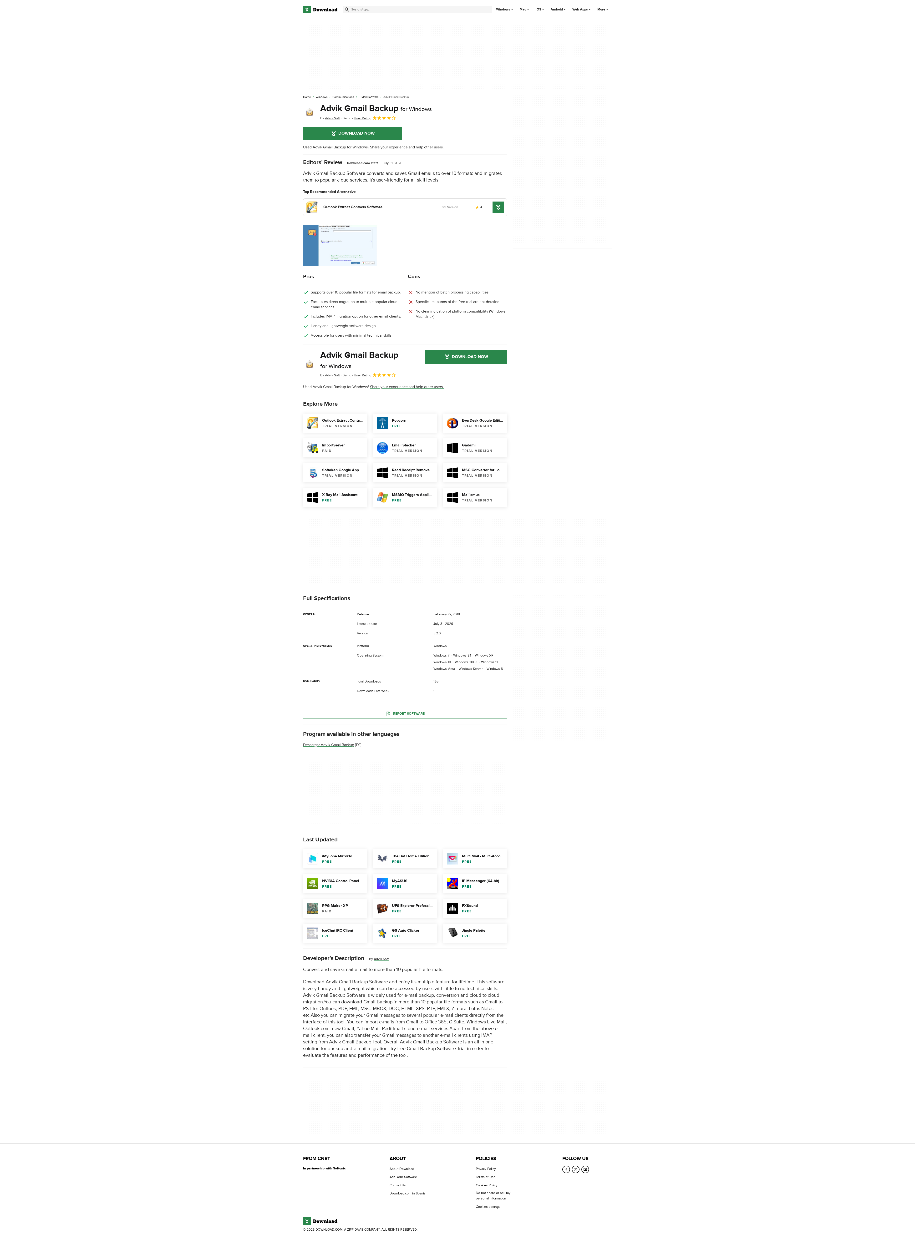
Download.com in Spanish (408, 1193)
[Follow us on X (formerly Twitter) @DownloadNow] (576, 1169)
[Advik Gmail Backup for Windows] (309, 112)
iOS (538, 9)
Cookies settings (488, 1207)
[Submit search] (347, 9)
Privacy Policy (486, 1169)
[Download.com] (320, 9)
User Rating (362, 118)
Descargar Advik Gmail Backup (328, 745)
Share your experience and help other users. (407, 147)
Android (557, 9)
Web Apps (580, 9)
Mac (523, 9)
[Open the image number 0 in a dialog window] (340, 245)
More (601, 9)
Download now (356, 133)
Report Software (409, 714)
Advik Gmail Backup (376, 108)
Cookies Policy (486, 1185)
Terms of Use (485, 1177)
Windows (503, 9)
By (330, 118)
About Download (402, 1169)
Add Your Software (403, 1177)
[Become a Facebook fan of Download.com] (566, 1169)
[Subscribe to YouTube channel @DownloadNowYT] (585, 1169)
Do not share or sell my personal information (493, 1195)
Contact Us (398, 1185)
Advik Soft (381, 959)
